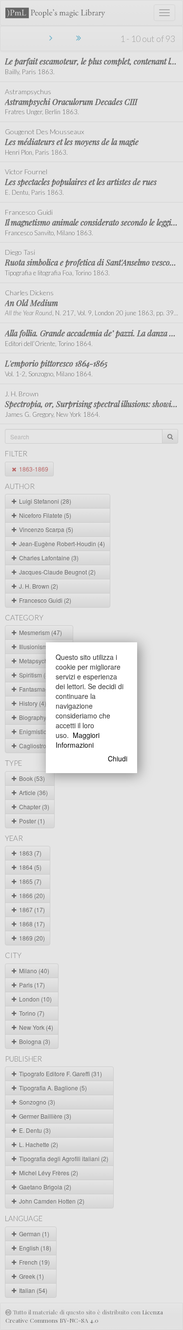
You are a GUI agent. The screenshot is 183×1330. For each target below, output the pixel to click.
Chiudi (117, 758)
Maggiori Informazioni (78, 740)
